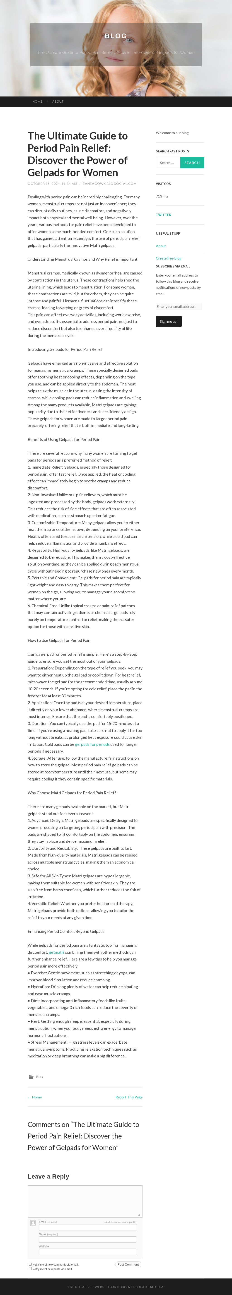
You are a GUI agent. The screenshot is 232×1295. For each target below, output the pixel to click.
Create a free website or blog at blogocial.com (115, 1287)
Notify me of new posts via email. (52, 1269)
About (58, 101)
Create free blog (168, 258)
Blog (116, 36)
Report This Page (129, 1097)
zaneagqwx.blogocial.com (110, 183)
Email (48, 1222)
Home (37, 101)
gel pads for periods (92, 744)
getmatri (56, 952)
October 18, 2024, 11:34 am (52, 183)
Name (48, 1234)
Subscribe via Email (173, 266)
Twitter (163, 215)
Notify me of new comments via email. (55, 1264)
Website (44, 1246)
